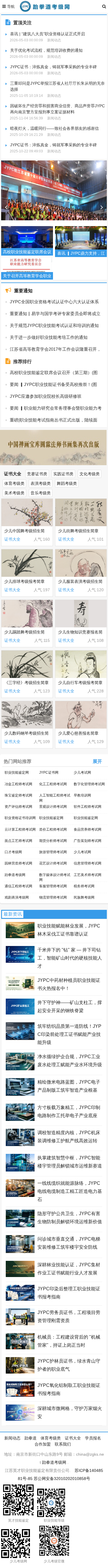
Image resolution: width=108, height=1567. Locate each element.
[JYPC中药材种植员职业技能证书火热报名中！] (20, 988)
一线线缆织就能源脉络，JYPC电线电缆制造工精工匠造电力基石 (69, 1191)
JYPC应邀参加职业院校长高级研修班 (46, 396)
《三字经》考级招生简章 (26, 682)
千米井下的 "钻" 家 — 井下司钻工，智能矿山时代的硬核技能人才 (69, 958)
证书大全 (12, 473)
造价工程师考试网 (53, 829)
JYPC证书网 (48, 772)
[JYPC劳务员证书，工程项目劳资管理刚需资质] (20, 1324)
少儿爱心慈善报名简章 (78, 733)
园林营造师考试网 (18, 863)
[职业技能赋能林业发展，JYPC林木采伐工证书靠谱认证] (20, 936)
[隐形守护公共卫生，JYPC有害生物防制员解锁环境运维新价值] (20, 1226)
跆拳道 (30, 1438)
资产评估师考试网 (18, 807)
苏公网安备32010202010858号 (62, 1478)
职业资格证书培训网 (20, 818)
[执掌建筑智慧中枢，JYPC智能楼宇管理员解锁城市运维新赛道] (20, 1170)
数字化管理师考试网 (89, 784)
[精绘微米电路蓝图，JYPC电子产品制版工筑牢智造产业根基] (20, 1094)
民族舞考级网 (84, 897)
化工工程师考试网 (53, 784)
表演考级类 (41, 483)
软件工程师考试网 (87, 807)
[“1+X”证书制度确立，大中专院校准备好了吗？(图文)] (54, 207)
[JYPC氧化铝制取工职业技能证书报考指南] (20, 1395)
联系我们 (63, 1444)
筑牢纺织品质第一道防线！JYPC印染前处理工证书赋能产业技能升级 (69, 1034)
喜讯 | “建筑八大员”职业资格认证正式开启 (47, 34)
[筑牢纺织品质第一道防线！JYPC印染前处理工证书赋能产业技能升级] (20, 1038)
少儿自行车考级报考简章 (80, 682)
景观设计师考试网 (53, 807)
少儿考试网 (82, 772)
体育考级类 (14, 483)
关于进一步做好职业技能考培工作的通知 (49, 337)
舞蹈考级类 (67, 483)
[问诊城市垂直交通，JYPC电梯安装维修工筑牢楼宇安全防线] (20, 1251)
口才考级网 (13, 852)
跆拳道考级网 (15, 875)
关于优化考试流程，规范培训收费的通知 (46, 50)
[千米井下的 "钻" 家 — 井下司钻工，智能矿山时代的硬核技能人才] (20, 961)
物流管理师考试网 (53, 897)
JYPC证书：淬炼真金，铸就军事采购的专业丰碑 (53, 66)
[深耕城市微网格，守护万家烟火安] (20, 1419)
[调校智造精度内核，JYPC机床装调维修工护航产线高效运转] (20, 1144)
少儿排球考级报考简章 (24, 581)
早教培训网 (82, 795)
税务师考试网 (84, 886)
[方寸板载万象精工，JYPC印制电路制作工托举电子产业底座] (20, 1119)
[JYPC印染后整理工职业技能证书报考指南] (20, 1299)
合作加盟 (43, 1444)
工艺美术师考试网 (87, 875)
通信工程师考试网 (18, 886)
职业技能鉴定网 (17, 772)
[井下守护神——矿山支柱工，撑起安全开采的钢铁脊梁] (20, 1013)
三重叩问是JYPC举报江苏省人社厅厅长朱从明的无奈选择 (57, 86)
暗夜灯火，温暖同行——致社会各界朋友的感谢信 (54, 128)
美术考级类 (14, 493)
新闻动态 (12, 1438)
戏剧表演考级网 (17, 897)
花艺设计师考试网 (53, 863)
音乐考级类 (41, 493)
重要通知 (23, 290)
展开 (97, 761)
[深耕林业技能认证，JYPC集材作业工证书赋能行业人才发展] (20, 1275)
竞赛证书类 (37, 474)
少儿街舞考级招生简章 (78, 531)
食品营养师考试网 (87, 829)
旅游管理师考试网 (53, 852)
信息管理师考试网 (87, 863)
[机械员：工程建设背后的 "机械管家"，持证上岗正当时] (20, 1348)
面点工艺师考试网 (18, 841)
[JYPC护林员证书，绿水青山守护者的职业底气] (20, 1372)
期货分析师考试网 (53, 841)
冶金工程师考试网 (18, 784)
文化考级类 (89, 474)
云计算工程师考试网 (20, 829)
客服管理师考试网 (53, 886)
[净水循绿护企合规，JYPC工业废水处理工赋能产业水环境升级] (20, 1069)
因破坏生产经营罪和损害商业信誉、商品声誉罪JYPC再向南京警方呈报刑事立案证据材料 (57, 109)
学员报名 (93, 1438)
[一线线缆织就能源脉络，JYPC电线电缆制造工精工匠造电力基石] (20, 1195)
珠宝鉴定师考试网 (18, 795)
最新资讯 (12, 914)
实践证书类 (63, 474)
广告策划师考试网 (87, 841)
